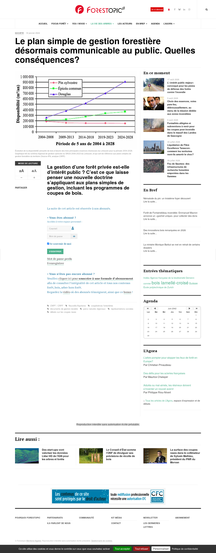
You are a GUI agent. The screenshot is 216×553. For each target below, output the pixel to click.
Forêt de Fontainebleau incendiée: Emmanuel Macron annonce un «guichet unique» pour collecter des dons (170, 214)
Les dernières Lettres (151, 525)
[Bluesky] (179, 9)
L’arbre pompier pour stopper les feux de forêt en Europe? (170, 359)
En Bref (141, 23)
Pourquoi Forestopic (27, 517)
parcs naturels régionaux (94, 308)
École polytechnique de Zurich (158, 287)
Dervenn (190, 277)
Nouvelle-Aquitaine (77, 305)
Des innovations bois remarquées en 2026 (164, 230)
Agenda (155, 23)
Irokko (146, 277)
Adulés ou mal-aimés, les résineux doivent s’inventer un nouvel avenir (167, 387)
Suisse (193, 283)
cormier (147, 283)
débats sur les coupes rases (63, 311)
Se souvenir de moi (60, 243)
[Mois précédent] (154, 308)
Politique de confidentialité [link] (185, 548)
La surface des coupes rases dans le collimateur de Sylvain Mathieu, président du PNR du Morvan (185, 456)
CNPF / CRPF (57, 305)
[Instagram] (189, 9)
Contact (116, 523)
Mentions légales (33, 540)
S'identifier (55, 251)
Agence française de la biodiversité (167, 277)
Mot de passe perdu (59, 259)
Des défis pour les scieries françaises (164, 373)
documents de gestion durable (64, 308)
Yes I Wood (78, 23)
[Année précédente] (147, 308)
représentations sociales (121, 308)
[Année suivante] (196, 308)
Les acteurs (125, 23)
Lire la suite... (150, 201)
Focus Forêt (59, 23)
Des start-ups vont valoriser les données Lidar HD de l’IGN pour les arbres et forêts (55, 454)
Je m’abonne (157, 9)
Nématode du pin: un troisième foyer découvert (167, 198)
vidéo (66, 292)
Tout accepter (122, 548)
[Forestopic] (100, 9)
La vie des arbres (101, 23)
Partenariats (55, 517)
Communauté (86, 517)
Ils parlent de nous (59, 523)
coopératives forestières (101, 305)
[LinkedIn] (184, 9)
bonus (127, 292)
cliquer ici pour (95, 278)
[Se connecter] (168, 9)
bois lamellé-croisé (170, 282)
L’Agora (168, 23)
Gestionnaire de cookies (101, 540)
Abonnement (182, 517)
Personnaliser (161, 548)
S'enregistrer (55, 263)
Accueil (43, 23)
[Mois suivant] (189, 308)
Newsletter (150, 517)
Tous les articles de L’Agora (159, 400)
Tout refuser (141, 548)
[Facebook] (174, 9)
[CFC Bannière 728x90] (108, 496)
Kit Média (116, 517)
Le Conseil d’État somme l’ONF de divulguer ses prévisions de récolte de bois (121, 454)
